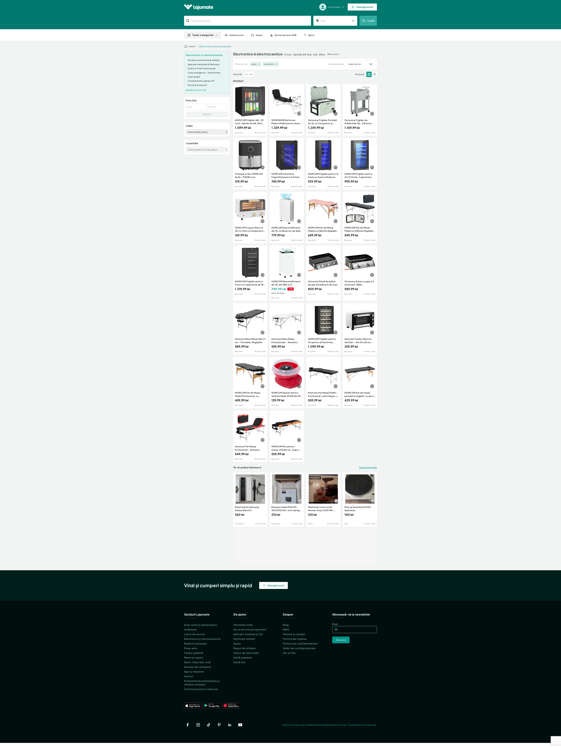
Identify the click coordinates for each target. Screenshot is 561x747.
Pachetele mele (243, 624)
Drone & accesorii (197, 85)
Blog (286, 624)
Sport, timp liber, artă (197, 662)
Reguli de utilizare (244, 648)
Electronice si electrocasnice (215, 46)
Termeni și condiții (294, 634)
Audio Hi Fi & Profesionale (202, 68)
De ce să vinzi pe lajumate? (250, 629)
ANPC (286, 629)
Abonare (341, 639)
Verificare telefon (244, 638)
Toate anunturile (368, 467)
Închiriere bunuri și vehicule (201, 689)
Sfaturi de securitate (246, 652)
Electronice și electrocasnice (202, 638)
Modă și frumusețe (195, 643)
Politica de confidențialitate (300, 643)
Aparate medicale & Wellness (203, 64)
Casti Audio (194, 76)
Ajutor (237, 643)
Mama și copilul (193, 657)
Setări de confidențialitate (299, 648)
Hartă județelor (242, 657)
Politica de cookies (295, 638)
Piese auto (190, 648)
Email (335, 624)
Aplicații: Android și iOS (248, 634)
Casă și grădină (193, 652)
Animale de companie (197, 666)
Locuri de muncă (194, 634)
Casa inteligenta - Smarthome (204, 72)
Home (192, 46)
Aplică (207, 114)
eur (251, 74)
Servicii (188, 676)
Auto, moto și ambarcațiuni (200, 624)
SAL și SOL (289, 652)
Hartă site (239, 662)
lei (246, 74)
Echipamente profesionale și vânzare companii (202, 682)
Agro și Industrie (194, 671)
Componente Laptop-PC (201, 80)
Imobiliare (190, 629)
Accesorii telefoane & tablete (204, 60)
